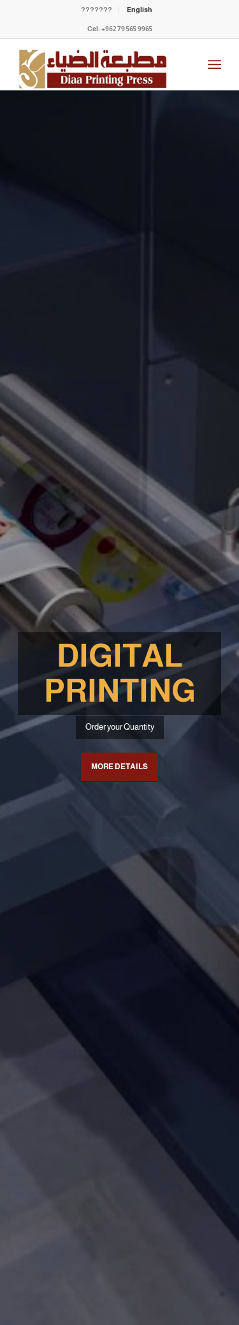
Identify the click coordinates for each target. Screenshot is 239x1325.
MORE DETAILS (119, 766)
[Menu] (214, 64)
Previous (29, 708)
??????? (96, 9)
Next (210, 708)
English (139, 9)
